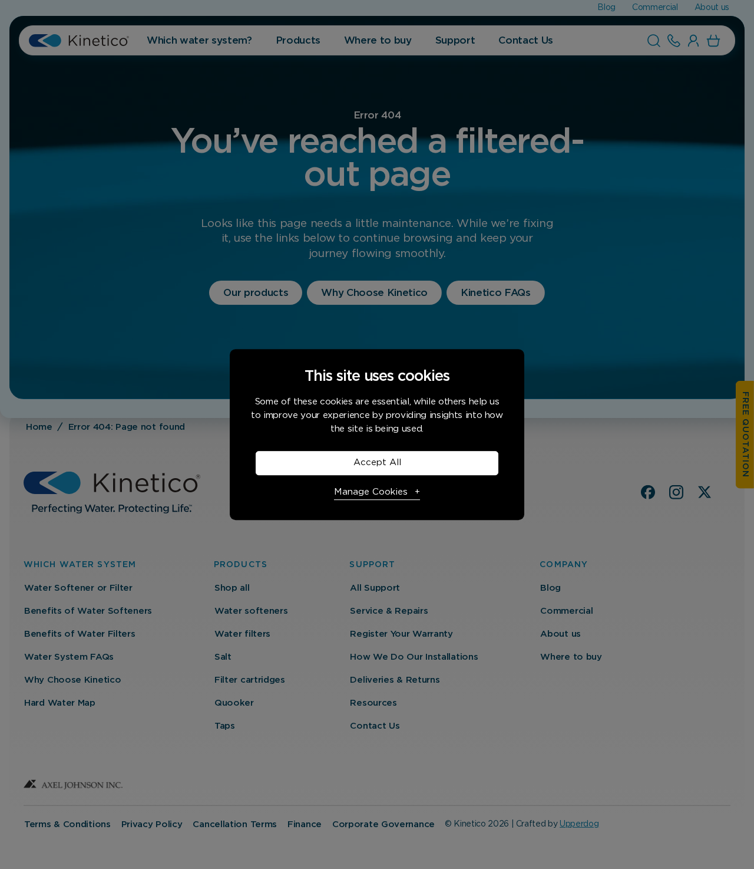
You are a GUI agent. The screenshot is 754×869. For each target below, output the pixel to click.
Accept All (377, 462)
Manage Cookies (371, 492)
